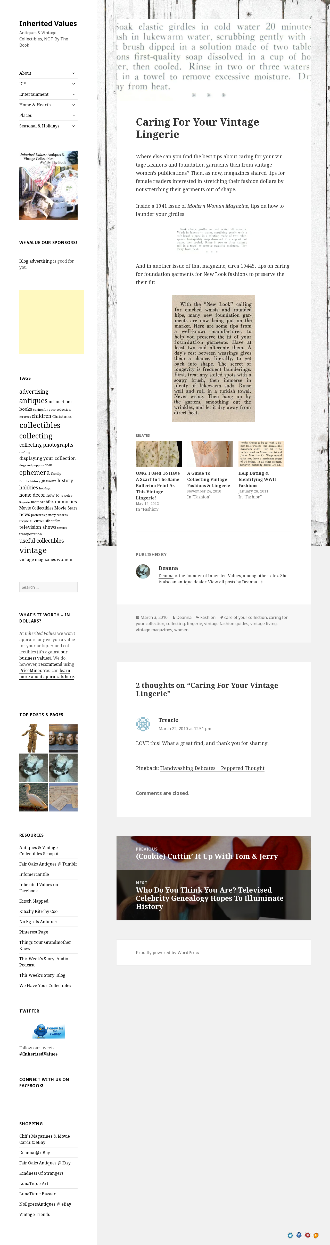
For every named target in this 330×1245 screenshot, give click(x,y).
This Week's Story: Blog (42, 975)
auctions (64, 401)
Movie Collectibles (36, 508)
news (24, 514)
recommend (50, 664)
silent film (52, 521)
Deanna (166, 575)
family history (29, 481)
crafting (24, 452)
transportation (30, 534)
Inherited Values (48, 23)
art (52, 401)
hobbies (28, 487)
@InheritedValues (38, 1054)
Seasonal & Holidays (39, 126)
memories (66, 501)
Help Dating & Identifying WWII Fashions (257, 479)
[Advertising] (33, 768)
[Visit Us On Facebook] (299, 1234)
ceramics (25, 417)
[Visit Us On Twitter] (290, 1234)
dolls (48, 465)
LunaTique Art (33, 1183)
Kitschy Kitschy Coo (38, 911)
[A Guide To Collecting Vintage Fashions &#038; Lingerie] (210, 454)
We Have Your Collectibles (45, 985)
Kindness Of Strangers (41, 1173)
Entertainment (33, 94)
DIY (22, 84)
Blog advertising (35, 261)
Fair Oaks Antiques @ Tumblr (48, 864)
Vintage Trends (34, 1214)
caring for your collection (52, 409)
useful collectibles (41, 540)
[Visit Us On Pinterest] (307, 1234)
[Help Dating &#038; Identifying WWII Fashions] (261, 454)
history (65, 480)
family (56, 473)
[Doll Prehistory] (33, 738)
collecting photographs (46, 444)
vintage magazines (37, 559)
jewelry (66, 495)
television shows (37, 527)
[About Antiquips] (33, 797)
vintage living (263, 623)
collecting (35, 435)
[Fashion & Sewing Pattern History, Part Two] (63, 797)
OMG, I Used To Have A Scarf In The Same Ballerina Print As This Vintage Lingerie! (158, 485)
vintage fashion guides (226, 623)
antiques (33, 400)
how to (53, 495)
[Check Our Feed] (316, 1234)
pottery (51, 515)
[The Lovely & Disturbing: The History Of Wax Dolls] (63, 738)
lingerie (24, 502)
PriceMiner (30, 670)
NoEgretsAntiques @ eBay (45, 1204)
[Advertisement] (51, 322)
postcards (38, 515)
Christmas (62, 416)
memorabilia (42, 501)
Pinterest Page (33, 932)
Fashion (208, 617)
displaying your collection (47, 458)
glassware (48, 481)
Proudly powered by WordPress (167, 952)
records (62, 515)
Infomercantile (34, 874)
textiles (62, 528)
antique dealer (191, 582)
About (25, 73)
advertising (33, 391)
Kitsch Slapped (33, 901)
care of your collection (245, 617)
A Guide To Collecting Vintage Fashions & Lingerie (208, 479)
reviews (37, 520)
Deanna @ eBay (34, 1152)
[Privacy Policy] (63, 768)
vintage (33, 550)
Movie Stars (65, 508)
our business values (43, 655)
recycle (24, 521)
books (25, 409)
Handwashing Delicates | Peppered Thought (212, 768)
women (64, 559)
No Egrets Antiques (38, 921)
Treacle (168, 720)
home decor (32, 495)
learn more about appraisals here (46, 673)
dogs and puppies (31, 465)
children (41, 416)
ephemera (34, 472)
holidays (45, 488)
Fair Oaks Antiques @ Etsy (45, 1163)
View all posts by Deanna (233, 582)
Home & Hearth (35, 105)
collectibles (39, 425)
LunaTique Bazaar (37, 1194)
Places (25, 115)
